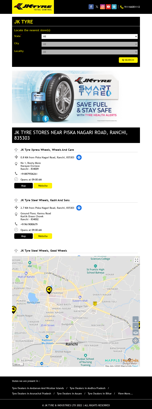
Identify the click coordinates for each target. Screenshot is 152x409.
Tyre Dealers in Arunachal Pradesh (31, 393)
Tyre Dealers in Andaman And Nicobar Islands (38, 388)
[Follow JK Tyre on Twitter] (96, 6)
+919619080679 (29, 224)
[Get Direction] (79, 157)
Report (135, 365)
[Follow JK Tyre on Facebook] (91, 6)
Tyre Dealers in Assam (69, 393)
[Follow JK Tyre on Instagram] (102, 6)
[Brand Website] (114, 6)
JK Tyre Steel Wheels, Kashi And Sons (45, 200)
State (17, 36)
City (16, 43)
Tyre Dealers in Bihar (100, 393)
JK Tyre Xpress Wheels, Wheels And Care (47, 149)
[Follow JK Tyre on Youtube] (108, 6)
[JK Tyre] (33, 7)
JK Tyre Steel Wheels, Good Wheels (44, 250)
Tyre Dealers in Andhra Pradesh (87, 388)
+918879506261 (29, 173)
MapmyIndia (126, 365)
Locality (19, 51)
